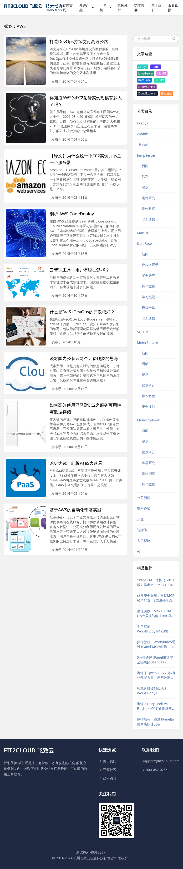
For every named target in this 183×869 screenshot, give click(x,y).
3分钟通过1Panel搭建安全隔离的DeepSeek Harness (155, 660)
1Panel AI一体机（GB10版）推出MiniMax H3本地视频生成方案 (155, 582)
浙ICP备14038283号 (91, 852)
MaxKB (162, 73)
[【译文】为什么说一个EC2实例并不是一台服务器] (26, 176)
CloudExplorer (147, 93)
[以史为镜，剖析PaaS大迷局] (26, 478)
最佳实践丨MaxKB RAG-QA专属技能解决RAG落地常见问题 (156, 613)
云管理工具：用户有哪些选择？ (80, 270)
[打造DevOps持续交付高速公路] (26, 61)
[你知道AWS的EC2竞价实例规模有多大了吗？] (26, 118)
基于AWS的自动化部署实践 (76, 510)
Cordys (142, 67)
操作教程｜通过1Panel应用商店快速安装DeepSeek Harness (155, 721)
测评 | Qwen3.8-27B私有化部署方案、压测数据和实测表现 (156, 675)
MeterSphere (147, 87)
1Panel (155, 67)
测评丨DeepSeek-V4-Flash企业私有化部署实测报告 (156, 706)
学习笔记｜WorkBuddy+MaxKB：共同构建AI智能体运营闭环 (156, 629)
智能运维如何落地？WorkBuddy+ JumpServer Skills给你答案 (156, 691)
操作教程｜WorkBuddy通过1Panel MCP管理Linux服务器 (156, 644)
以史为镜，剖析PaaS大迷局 (76, 463)
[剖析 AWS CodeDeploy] (26, 233)
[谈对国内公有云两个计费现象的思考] (26, 373)
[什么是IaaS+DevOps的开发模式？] (26, 326)
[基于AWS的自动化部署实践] (26, 529)
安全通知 (166, 93)
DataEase (144, 80)
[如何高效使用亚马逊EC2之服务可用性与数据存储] (26, 425)
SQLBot (159, 80)
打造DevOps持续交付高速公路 (79, 41)
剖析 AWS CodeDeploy (72, 214)
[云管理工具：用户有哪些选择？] (26, 282)
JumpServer (145, 73)
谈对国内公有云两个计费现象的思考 (84, 358)
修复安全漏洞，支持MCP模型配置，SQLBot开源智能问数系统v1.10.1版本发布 (156, 598)
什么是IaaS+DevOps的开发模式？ (82, 312)
